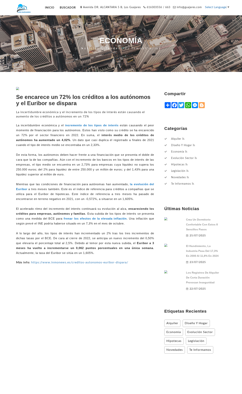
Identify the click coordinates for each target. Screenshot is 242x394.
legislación (178, 171)
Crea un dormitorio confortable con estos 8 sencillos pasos (202, 224)
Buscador (68, 7)
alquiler (176, 139)
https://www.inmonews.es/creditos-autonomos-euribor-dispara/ (79, 262)
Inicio (49, 7)
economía (177, 151)
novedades (178, 177)
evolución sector (182, 158)
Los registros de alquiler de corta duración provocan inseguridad (202, 277)
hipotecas (178, 164)
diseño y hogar (181, 145)
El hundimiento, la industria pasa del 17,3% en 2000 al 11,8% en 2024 (202, 250)
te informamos (181, 184)
